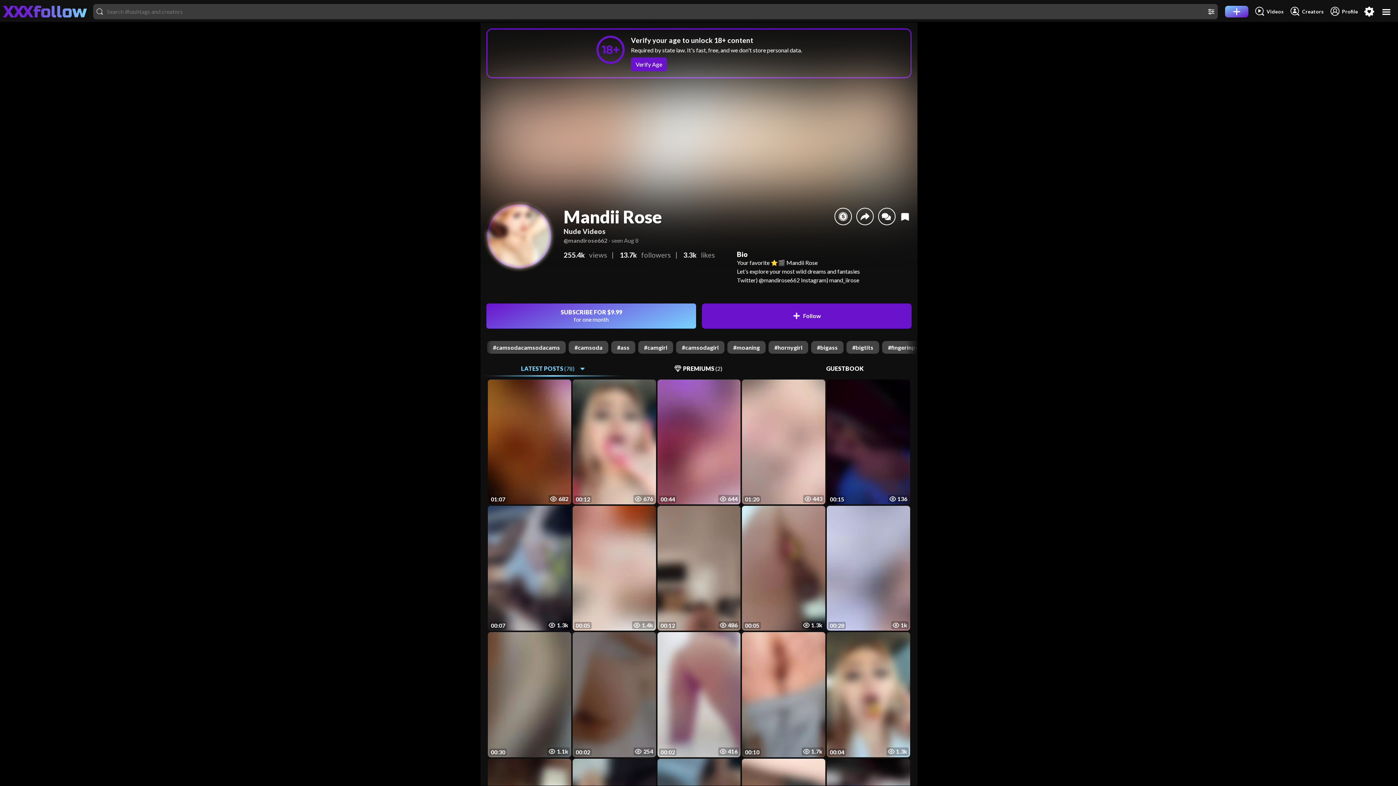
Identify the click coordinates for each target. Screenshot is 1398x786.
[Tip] (843, 216)
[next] (911, 347)
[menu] (1386, 12)
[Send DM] (887, 216)
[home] (45, 12)
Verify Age (649, 64)
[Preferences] (1369, 11)
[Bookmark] (905, 216)
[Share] (865, 216)
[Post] (1236, 11)
